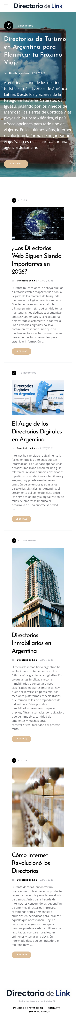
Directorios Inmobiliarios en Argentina (31, 643)
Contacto (54, 1008)
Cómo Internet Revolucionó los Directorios (31, 863)
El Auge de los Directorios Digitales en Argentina (37, 432)
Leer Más (16, 164)
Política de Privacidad (28, 1008)
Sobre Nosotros (39, 1011)
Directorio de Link (19, 73)
